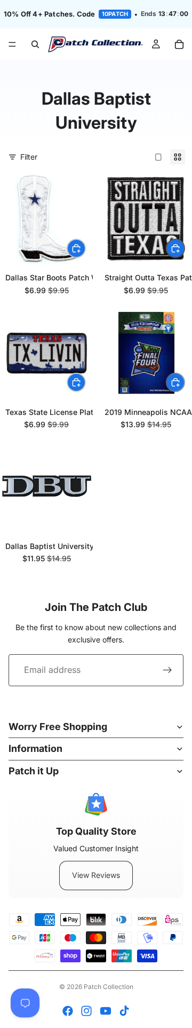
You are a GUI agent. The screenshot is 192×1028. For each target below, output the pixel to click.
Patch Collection (108, 987)
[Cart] (179, 44)
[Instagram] (86, 1011)
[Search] (35, 44)
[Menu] (12, 44)
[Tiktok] (124, 1011)
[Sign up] (167, 670)
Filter (28, 156)
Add (85, 248)
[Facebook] (67, 1011)
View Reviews (96, 875)
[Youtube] (105, 1011)
